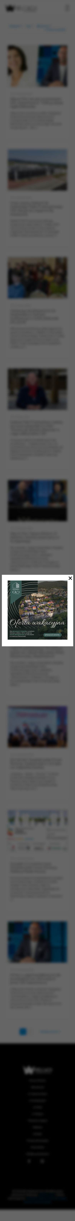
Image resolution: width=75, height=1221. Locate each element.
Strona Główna (37, 1080)
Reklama (37, 1127)
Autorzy (44, 26)
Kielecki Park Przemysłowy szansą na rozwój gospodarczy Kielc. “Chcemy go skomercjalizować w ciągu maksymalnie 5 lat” (36, 428)
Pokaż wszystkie (56, 29)
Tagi (28, 26)
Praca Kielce (37, 1147)
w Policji (37, 1107)
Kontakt (37, 1133)
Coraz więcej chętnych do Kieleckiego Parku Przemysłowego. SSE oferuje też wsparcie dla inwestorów (36, 208)
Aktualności (37, 1087)
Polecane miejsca (37, 1120)
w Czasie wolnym (37, 1093)
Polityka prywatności (37, 1154)
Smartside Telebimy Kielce (40, 1198)
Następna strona (49, 1031)
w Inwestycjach (37, 1100)
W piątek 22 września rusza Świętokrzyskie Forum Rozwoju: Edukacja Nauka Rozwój (34, 867)
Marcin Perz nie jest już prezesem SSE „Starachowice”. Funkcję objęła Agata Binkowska (36, 103)
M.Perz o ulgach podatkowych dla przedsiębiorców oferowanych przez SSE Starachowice (35, 979)
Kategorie (14, 26)
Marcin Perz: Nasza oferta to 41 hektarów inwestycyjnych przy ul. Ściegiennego (34, 537)
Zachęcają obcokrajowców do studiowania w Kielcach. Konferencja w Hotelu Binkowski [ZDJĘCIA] (34, 316)
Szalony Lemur (47, 1194)
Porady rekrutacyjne (37, 1140)
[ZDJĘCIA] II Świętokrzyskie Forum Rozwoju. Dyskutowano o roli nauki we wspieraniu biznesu (36, 763)
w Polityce (37, 1113)
